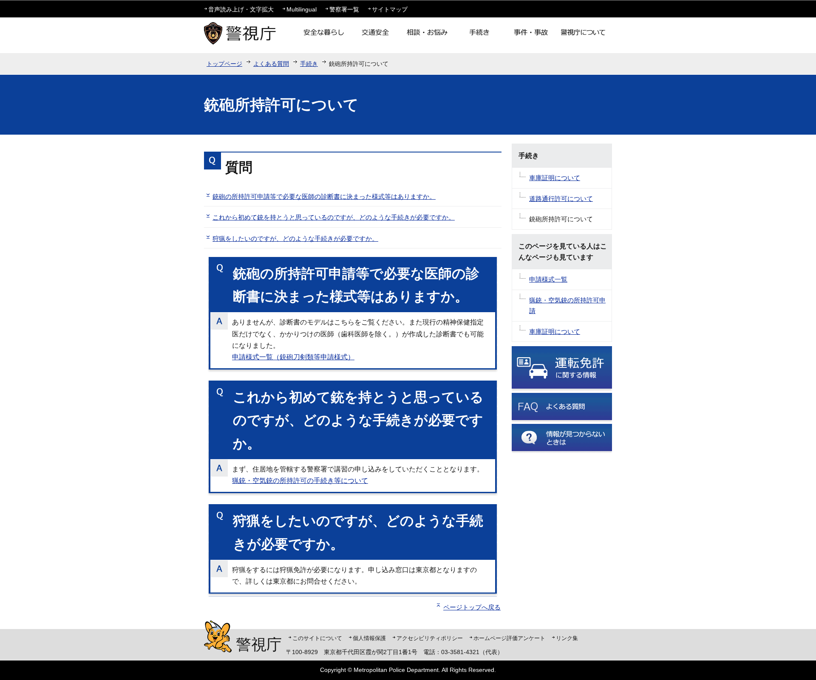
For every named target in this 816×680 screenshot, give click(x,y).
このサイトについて (317, 638)
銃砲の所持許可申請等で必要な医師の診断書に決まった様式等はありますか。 (324, 196)
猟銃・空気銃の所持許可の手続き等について (300, 480)
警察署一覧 (344, 9)
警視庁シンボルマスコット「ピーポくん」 (218, 636)
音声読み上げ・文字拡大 (241, 9)
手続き (309, 63)
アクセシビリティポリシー (430, 638)
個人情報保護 (369, 638)
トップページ (224, 63)
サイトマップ (390, 9)
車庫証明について (554, 177)
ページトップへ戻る (472, 607)
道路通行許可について (561, 198)
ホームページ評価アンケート (509, 638)
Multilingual (301, 9)
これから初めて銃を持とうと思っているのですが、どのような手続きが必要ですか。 (333, 217)
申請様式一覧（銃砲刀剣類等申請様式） (293, 357)
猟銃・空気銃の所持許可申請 (567, 305)
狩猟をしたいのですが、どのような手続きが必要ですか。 (295, 238)
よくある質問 (271, 63)
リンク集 (567, 638)
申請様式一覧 (548, 279)
